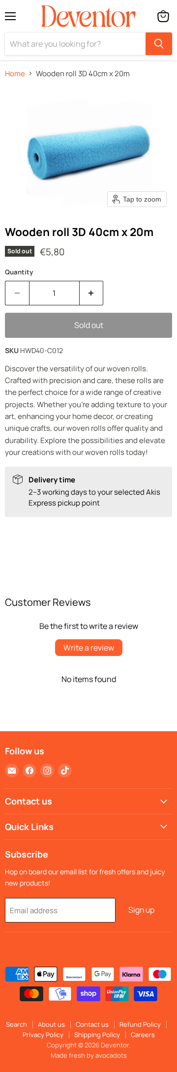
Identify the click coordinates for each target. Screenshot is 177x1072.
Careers (143, 1034)
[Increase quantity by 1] (92, 293)
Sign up (141, 909)
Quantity (19, 272)
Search (16, 1024)
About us (51, 1024)
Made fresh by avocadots (89, 1055)
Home (15, 73)
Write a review (88, 647)
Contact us (92, 1024)
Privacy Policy (43, 1034)
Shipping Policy (97, 1034)
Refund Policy (140, 1024)
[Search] (159, 43)
